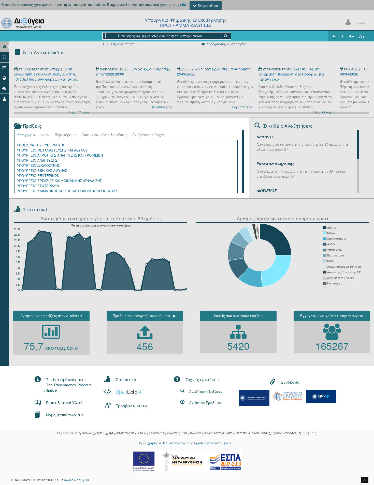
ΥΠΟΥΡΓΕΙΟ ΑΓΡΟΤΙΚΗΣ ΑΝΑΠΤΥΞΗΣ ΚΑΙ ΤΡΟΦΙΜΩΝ (60, 155)
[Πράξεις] (4, 57)
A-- (334, 36)
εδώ (183, 4)
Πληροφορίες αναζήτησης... (226, 43)
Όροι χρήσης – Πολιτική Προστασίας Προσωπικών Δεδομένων (185, 443)
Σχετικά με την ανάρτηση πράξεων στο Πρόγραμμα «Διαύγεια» (291, 74)
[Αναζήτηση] (225, 36)
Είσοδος (361, 23)
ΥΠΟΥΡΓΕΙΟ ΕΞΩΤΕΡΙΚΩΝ (38, 175)
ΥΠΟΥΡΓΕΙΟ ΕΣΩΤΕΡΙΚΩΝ (38, 185)
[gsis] (287, 395)
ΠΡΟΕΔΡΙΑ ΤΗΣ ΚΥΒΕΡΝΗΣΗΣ (41, 145)
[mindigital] (254, 398)
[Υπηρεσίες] (4, 78)
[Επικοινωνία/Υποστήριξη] (4, 88)
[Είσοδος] (4, 99)
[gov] (321, 396)
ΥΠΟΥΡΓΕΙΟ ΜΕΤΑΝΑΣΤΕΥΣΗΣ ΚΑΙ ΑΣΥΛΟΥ (52, 150)
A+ (351, 36)
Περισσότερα (80, 112)
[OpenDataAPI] (124, 391)
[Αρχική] (4, 46)
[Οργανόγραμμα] (4, 67)
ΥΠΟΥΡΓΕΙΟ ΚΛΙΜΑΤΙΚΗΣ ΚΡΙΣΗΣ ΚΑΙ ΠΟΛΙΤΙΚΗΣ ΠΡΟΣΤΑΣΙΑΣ (67, 190)
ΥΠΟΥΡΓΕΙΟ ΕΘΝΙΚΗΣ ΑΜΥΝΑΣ (42, 170)
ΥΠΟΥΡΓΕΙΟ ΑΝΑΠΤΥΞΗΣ (37, 160)
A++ (363, 36)
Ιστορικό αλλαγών (75, 480)
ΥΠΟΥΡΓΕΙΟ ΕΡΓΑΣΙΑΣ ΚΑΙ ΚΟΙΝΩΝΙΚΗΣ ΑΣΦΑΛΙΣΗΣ (59, 180)
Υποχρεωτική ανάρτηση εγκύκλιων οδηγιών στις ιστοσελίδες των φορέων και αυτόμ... (48, 74)
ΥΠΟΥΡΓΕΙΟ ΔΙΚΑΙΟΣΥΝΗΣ (38, 165)
